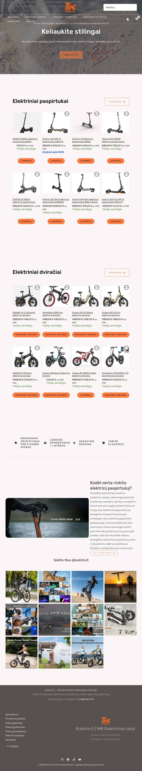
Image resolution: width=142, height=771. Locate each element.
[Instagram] (62, 759)
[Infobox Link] (85, 443)
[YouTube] (79, 759)
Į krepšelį (26, 161)
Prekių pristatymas (16, 731)
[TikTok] (74, 759)
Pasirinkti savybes (26, 334)
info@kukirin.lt (86, 699)
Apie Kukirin (12, 714)
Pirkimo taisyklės (15, 735)
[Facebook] (68, 759)
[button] (36, 21)
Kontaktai (11, 739)
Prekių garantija (14, 722)
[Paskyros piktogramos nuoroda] (127, 19)
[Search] (135, 7)
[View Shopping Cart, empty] (136, 19)
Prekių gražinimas (15, 727)
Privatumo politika (15, 718)
